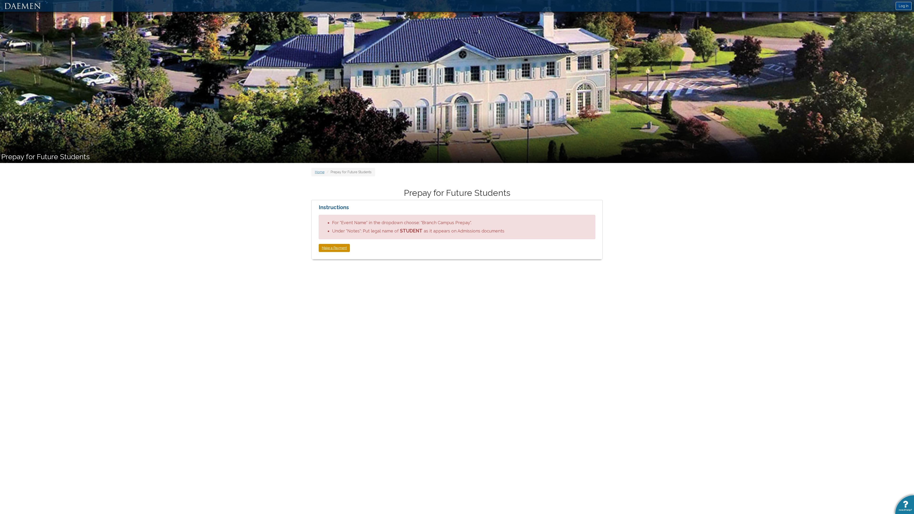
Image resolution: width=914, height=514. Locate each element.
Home (319, 172)
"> (46, 2)
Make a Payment (334, 248)
